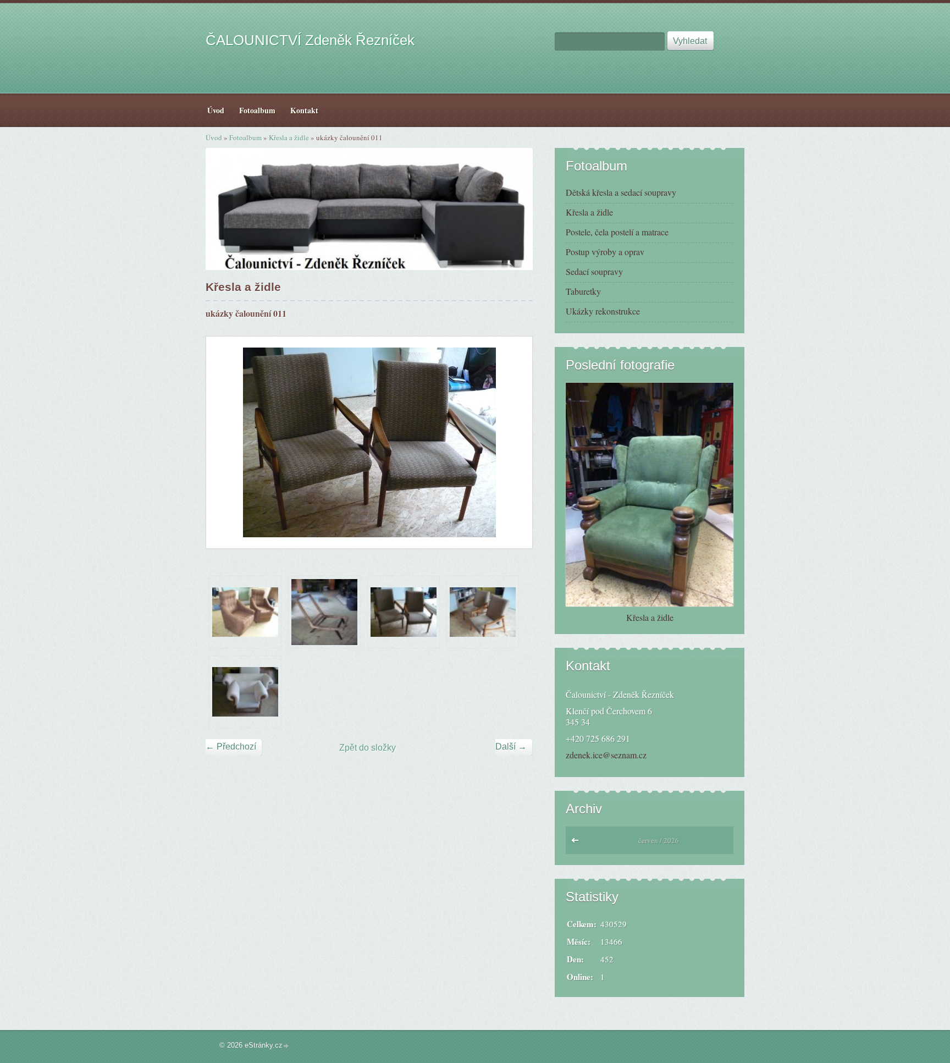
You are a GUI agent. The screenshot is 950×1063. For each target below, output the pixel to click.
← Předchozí (231, 746)
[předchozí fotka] (224, 442)
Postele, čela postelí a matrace (617, 232)
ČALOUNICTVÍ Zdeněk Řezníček (310, 40)
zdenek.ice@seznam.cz (606, 755)
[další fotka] (514, 442)
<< (577, 843)
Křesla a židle (289, 137)
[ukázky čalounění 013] (482, 612)
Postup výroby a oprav (605, 251)
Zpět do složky (367, 747)
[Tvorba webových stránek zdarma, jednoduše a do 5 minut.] (286, 1046)
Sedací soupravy (594, 271)
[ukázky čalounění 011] (403, 612)
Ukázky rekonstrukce (603, 311)
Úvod (214, 137)
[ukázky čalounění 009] (245, 612)
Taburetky (583, 291)
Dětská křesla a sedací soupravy (621, 192)
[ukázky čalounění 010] (324, 612)
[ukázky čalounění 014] (245, 692)
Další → (511, 746)
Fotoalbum (245, 137)
